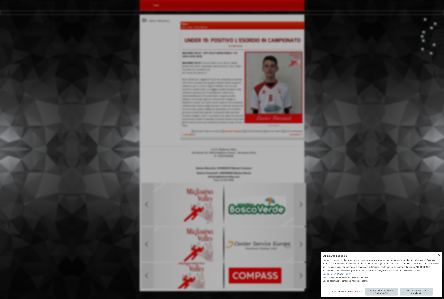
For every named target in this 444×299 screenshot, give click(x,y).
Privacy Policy (344, 274)
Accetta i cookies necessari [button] (381, 291)
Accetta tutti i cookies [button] (416, 291)
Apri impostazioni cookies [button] (347, 291)
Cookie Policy (329, 274)
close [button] (439, 255)
